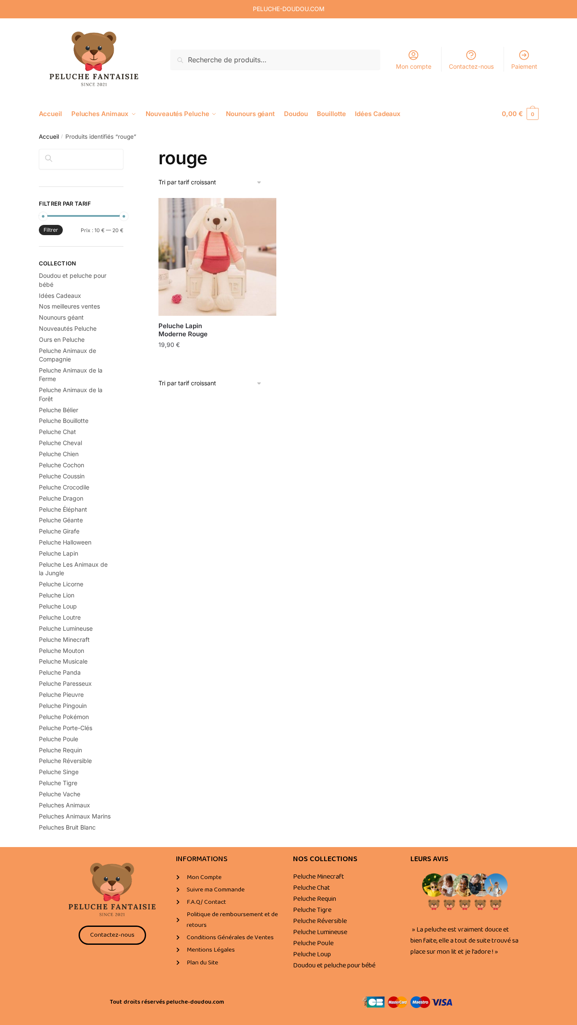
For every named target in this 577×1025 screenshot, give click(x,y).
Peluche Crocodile (64, 487)
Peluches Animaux (64, 805)
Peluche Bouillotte (63, 420)
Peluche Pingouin (63, 705)
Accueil (49, 136)
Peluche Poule (58, 739)
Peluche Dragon (61, 498)
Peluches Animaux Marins (75, 816)
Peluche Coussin (62, 476)
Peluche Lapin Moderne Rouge (183, 330)
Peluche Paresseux (65, 683)
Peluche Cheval (60, 442)
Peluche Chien (59, 453)
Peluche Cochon (61, 465)
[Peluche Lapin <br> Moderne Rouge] (217, 257)
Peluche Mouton (61, 650)
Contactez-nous (471, 66)
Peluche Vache (59, 794)
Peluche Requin (60, 750)
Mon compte (413, 66)
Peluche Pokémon (64, 716)
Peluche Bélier (58, 409)
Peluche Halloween (65, 542)
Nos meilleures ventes (69, 306)
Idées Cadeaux (60, 295)
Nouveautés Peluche (68, 328)
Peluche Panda (60, 672)
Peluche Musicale (63, 661)
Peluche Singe (59, 771)
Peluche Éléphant (63, 509)
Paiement (524, 66)
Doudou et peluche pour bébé (334, 965)
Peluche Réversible (65, 760)
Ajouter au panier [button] (217, 363)
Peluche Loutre (60, 617)
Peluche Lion (56, 595)
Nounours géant (61, 317)
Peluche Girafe (59, 531)
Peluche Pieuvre (61, 694)
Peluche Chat (57, 431)
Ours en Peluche (62, 339)
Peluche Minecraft (64, 639)
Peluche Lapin (58, 553)
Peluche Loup (58, 606)
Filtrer (51, 230)
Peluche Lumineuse (66, 628)
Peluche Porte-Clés (65, 727)
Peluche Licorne (61, 584)
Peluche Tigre (58, 782)
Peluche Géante (61, 520)
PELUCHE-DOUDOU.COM (289, 8)
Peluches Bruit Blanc (67, 827)
